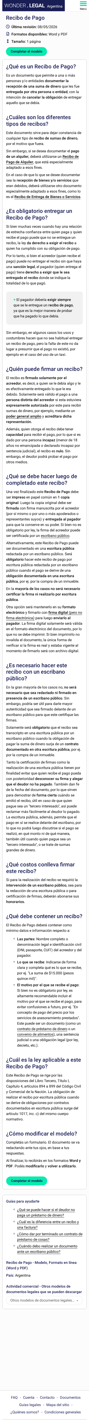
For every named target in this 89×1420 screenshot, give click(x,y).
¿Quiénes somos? (24, 1412)
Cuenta (28, 1397)
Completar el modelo (26, 51)
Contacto (47, 1397)
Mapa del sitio (57, 1405)
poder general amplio (23, 416)
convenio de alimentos (35, 1034)
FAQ (14, 1397)
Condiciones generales (62, 1412)
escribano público (55, 535)
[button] (77, 1300)
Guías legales (30, 1405)
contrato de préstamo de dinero (42, 1029)
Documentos (70, 1397)
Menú (83, 9)
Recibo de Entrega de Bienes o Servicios (47, 197)
